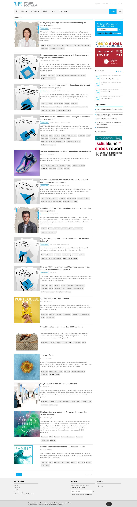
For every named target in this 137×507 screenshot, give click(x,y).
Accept (109, 504)
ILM (101, 84)
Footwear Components (78, 371)
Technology (44, 48)
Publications (35, 11)
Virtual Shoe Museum (102, 127)
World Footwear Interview (56, 48)
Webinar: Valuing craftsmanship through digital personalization (65, 151)
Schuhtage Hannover (106, 98)
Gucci (65, 342)
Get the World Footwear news (80, 485)
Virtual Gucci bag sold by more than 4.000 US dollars (61, 327)
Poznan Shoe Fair (105, 91)
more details (58, 504)
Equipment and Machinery (62, 462)
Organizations (63, 11)
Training (60, 168)
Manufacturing (58, 103)
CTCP (51, 135)
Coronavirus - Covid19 (56, 371)
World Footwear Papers (48, 110)
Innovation (70, 45)
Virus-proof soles (47, 355)
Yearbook (24, 11)
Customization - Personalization (55, 165)
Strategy (66, 103)
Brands (43, 103)
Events (53, 11)
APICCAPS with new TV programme (54, 298)
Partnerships (66, 314)
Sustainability (86, 45)
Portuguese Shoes (84, 314)
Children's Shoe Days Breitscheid (109, 79)
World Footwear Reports (63, 292)
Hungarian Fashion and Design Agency (107, 118)
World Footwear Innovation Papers (75, 75)
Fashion (51, 314)
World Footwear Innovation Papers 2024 (75, 107)
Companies (44, 135)
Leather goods (75, 401)
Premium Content (44, 28)
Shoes (88, 135)
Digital (49, 45)
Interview (77, 45)
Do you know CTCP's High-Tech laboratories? (58, 384)
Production (81, 135)
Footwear (44, 75)
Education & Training (59, 45)
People (71, 228)
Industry (63, 135)
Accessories (44, 342)
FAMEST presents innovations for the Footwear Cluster (62, 447)
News (45, 11)
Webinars (67, 168)
